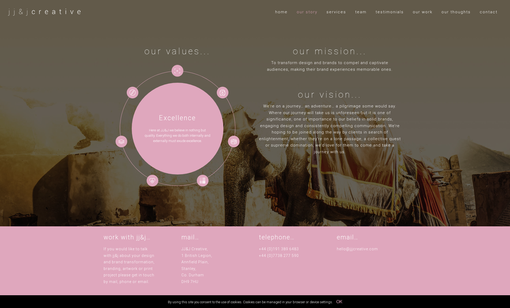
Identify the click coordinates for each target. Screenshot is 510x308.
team (361, 12)
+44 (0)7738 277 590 (279, 255)
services (336, 12)
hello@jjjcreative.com (357, 249)
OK (339, 301)
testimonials (390, 12)
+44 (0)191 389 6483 (279, 249)
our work (422, 12)
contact (489, 12)
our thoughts (456, 12)
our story (307, 12)
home (281, 12)
